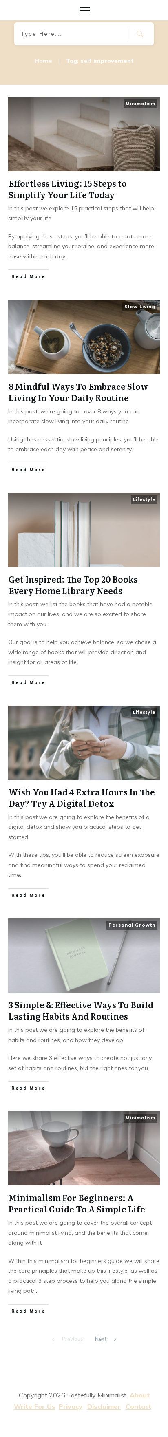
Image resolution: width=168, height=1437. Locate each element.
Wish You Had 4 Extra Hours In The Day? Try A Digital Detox (84, 804)
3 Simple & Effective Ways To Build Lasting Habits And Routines (84, 1006)
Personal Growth (131, 925)
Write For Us (34, 1406)
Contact (138, 1406)
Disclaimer (104, 1406)
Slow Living (139, 306)
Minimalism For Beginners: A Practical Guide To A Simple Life (84, 1214)
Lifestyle (144, 499)
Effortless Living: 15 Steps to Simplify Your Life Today (84, 190)
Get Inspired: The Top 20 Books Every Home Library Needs (84, 591)
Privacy (70, 1406)
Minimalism (140, 103)
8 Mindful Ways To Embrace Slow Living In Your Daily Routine (84, 388)
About (140, 1395)
